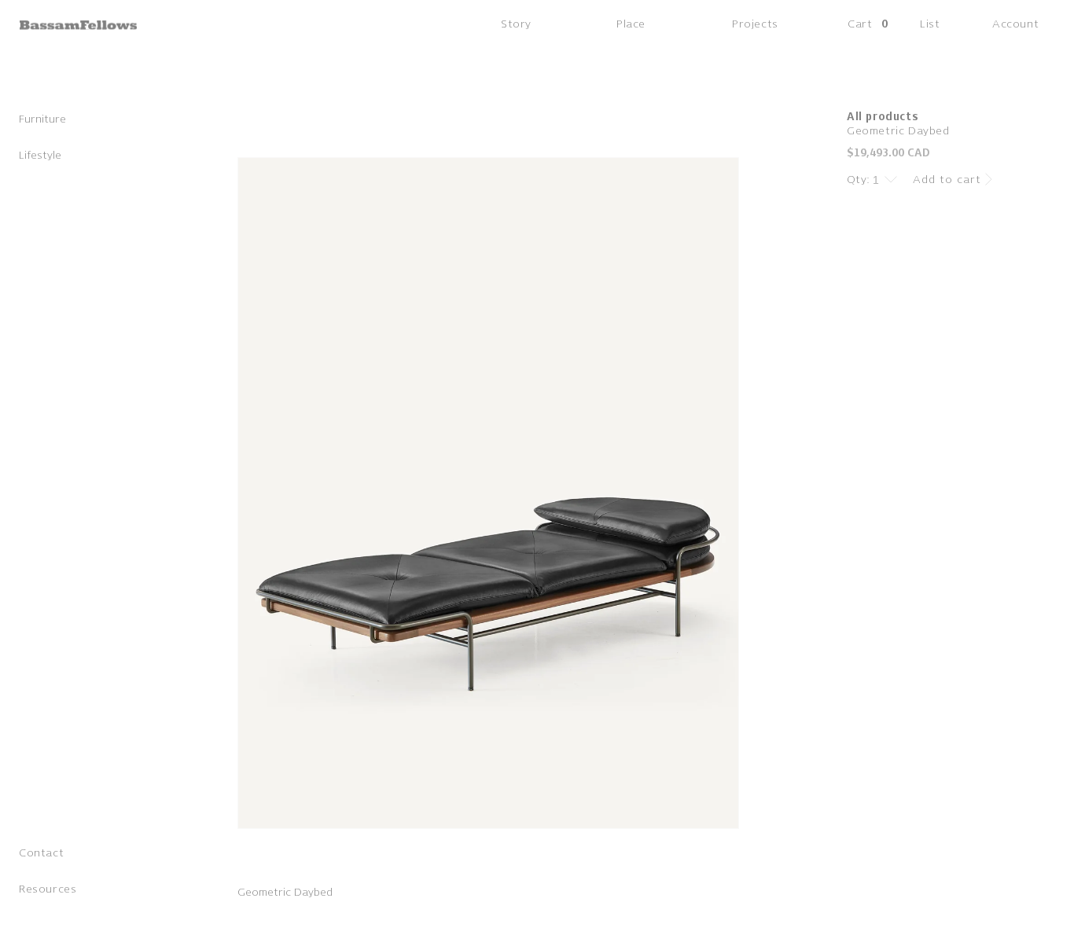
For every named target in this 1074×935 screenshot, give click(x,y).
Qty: (858, 179)
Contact (41, 853)
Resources (47, 889)
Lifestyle (40, 155)
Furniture (42, 119)
